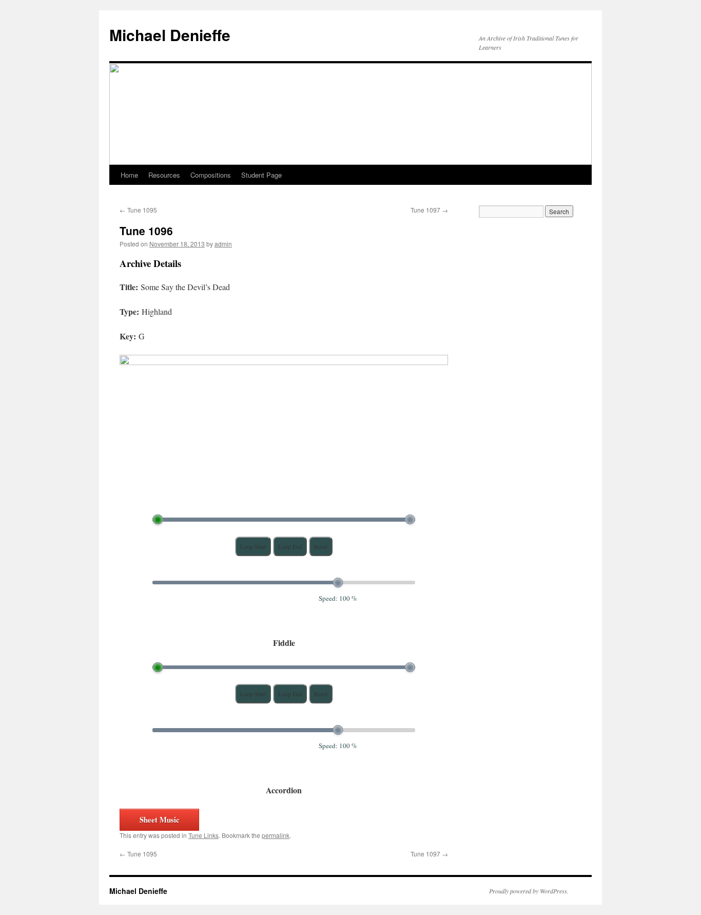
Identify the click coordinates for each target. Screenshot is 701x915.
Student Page (261, 175)
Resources (164, 175)
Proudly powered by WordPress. (529, 891)
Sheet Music (160, 819)
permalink (275, 835)
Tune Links (203, 835)
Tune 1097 (429, 209)
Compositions (210, 175)
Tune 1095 (138, 209)
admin (223, 243)
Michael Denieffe (169, 35)
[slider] (158, 519)
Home (129, 175)
